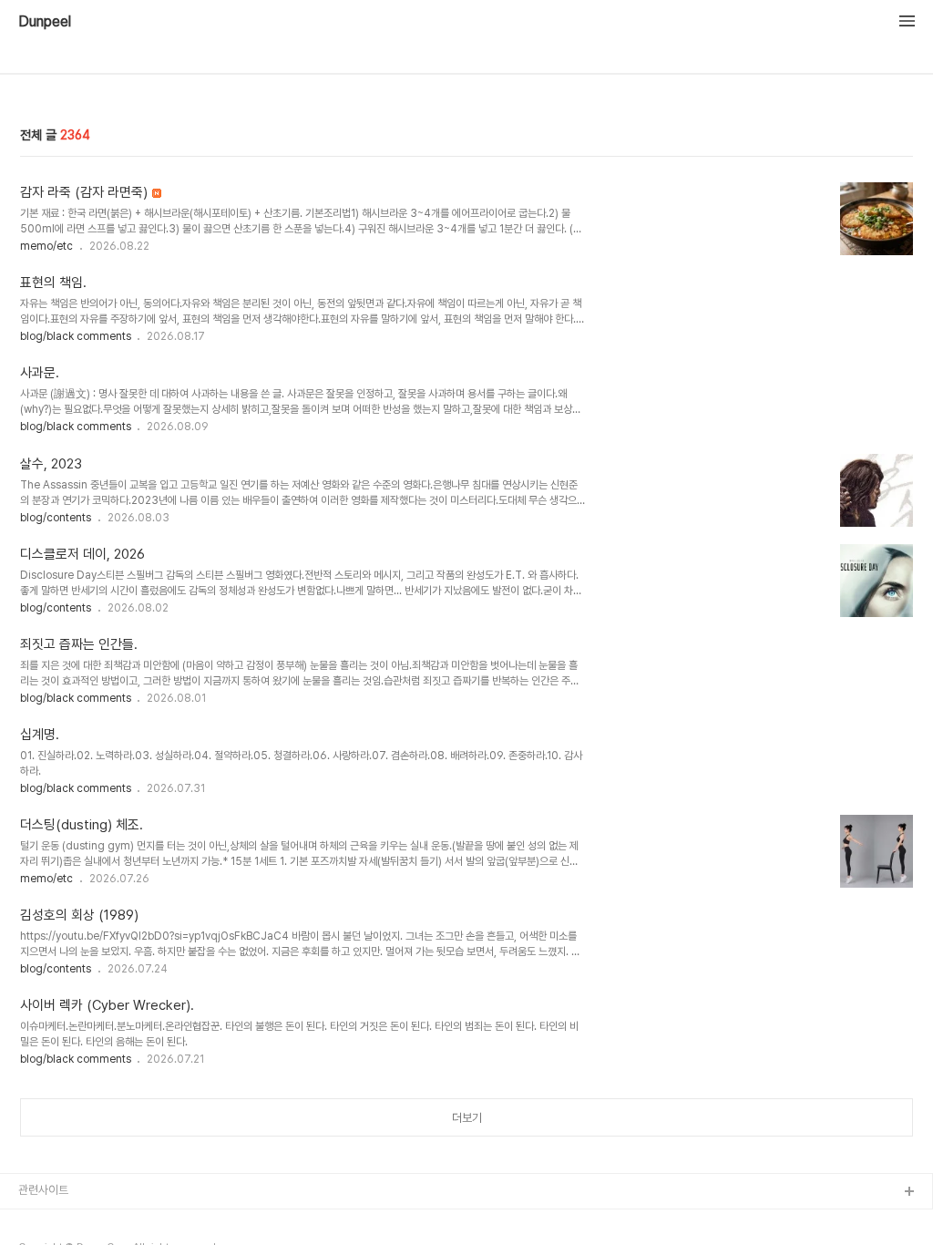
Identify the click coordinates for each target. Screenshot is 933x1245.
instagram (46, 1222)
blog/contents (55, 517)
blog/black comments (77, 336)
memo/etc (46, 246)
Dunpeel (44, 22)
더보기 (467, 1118)
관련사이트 (43, 1190)
